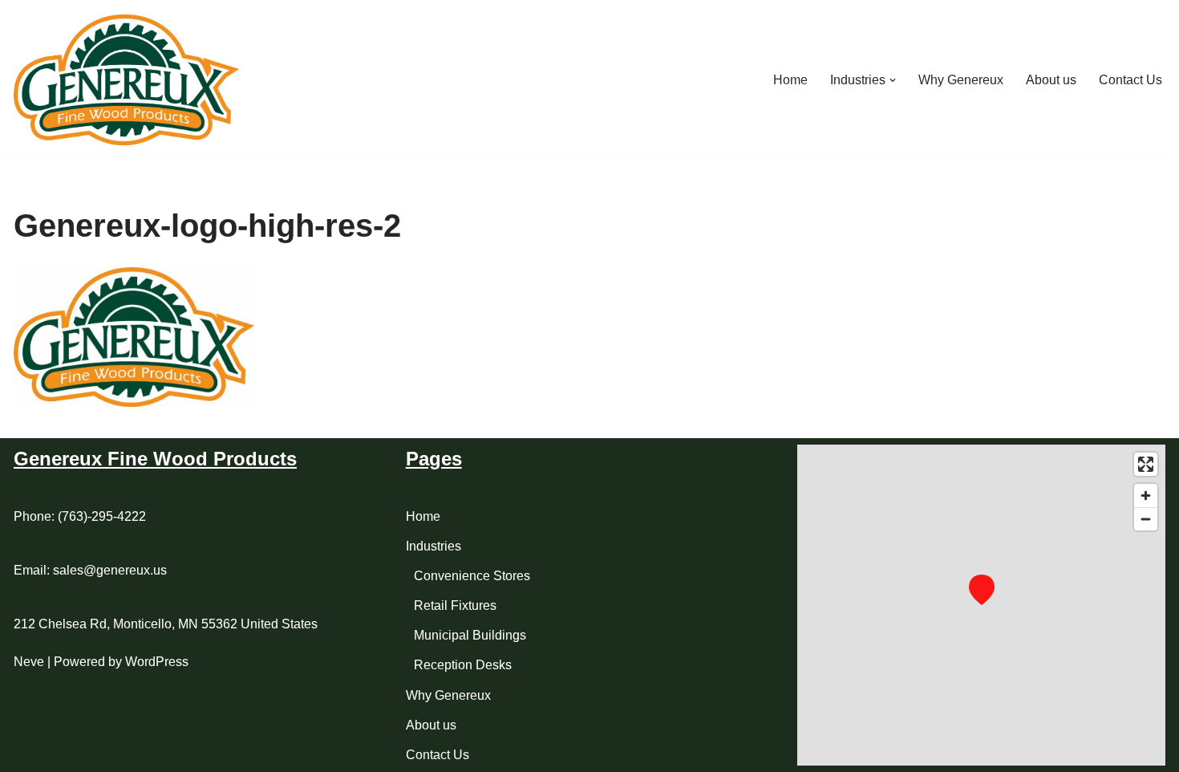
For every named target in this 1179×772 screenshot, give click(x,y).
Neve (29, 661)
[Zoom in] (1145, 495)
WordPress (156, 661)
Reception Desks (463, 665)
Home (790, 80)
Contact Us (1130, 80)
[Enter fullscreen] (1145, 464)
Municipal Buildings (470, 635)
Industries (433, 546)
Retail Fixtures (455, 605)
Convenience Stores (472, 576)
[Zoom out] (1145, 518)
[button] (892, 80)
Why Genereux (960, 80)
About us (1051, 80)
